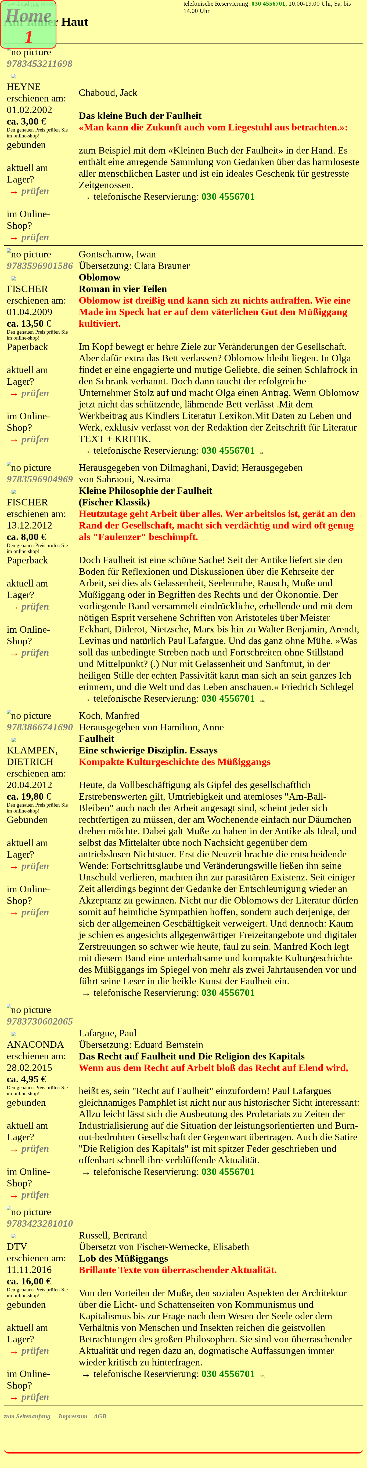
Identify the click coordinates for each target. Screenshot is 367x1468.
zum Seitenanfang (27, 1416)
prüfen (35, 190)
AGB (96, 1416)
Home (28, 15)
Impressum (69, 1416)
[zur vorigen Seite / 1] (7, 37)
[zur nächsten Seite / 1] (50, 37)
